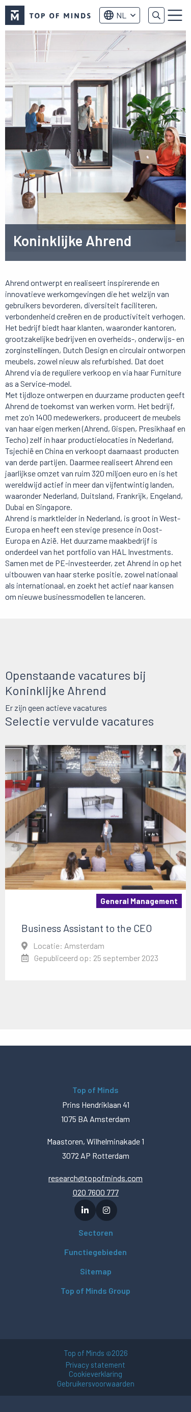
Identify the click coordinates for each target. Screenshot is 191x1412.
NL (121, 15)
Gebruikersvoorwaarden (95, 1384)
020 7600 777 (96, 1192)
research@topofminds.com (95, 1178)
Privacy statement (95, 1365)
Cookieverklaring (95, 1374)
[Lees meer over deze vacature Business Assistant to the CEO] (95, 862)
